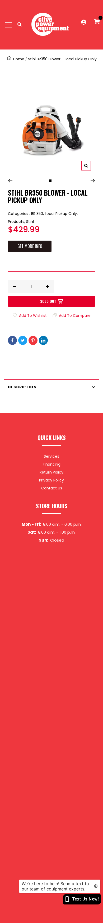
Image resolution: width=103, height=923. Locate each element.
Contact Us (51, 488)
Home (18, 59)
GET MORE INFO (29, 246)
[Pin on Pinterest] (33, 340)
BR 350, (38, 213)
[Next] (93, 181)
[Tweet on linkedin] (43, 340)
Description (22, 387)
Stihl (30, 221)
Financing (51, 464)
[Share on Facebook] (12, 340)
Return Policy (51, 472)
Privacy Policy (51, 480)
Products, (17, 221)
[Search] (19, 24)
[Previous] (10, 181)
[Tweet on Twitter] (22, 340)
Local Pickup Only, (61, 213)
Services (51, 456)
